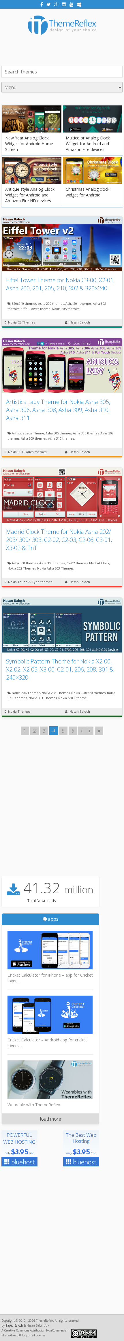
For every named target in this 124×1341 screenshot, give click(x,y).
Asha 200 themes (51, 303)
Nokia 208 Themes (56, 693)
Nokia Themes (19, 711)
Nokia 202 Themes (21, 568)
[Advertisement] (62, 50)
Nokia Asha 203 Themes (55, 568)
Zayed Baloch (14, 1325)
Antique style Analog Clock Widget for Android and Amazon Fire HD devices (30, 194)
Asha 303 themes (52, 563)
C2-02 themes (77, 563)
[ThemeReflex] (62, 39)
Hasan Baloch (79, 322)
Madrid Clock (99, 563)
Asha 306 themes (86, 433)
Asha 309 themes (34, 438)
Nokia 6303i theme (72, 698)
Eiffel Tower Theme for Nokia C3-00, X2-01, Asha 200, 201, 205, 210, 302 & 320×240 (60, 284)
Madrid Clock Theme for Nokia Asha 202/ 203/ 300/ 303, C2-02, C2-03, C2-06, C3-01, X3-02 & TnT (59, 540)
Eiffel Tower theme (35, 309)
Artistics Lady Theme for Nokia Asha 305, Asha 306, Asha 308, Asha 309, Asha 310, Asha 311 (58, 410)
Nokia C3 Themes (21, 322)
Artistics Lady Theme (28, 433)
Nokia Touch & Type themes (30, 582)
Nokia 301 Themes (43, 698)
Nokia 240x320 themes (88, 693)
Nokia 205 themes (65, 309)
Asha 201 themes (78, 303)
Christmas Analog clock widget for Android (87, 192)
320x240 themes (24, 303)
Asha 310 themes (61, 438)
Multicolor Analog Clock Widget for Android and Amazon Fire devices (88, 143)
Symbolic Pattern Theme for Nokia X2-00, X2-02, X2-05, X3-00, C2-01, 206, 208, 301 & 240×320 (60, 669)
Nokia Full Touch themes (27, 452)
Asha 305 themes (59, 433)
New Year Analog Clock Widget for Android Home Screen (29, 143)
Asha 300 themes (25, 563)
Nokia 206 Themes (26, 693)
